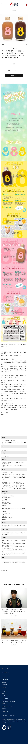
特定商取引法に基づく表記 (8, 701)
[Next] (26, 45)
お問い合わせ (5, 698)
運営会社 (4, 703)
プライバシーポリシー (7, 706)
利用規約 (4, 708)
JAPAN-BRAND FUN (10, 715)
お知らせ (4, 687)
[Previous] (24, 45)
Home (14, 10)
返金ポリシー (5, 711)
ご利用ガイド (5, 695)
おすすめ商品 (5, 684)
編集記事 (4, 682)
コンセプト (4, 676)
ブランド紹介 (5, 679)
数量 (9, 70)
